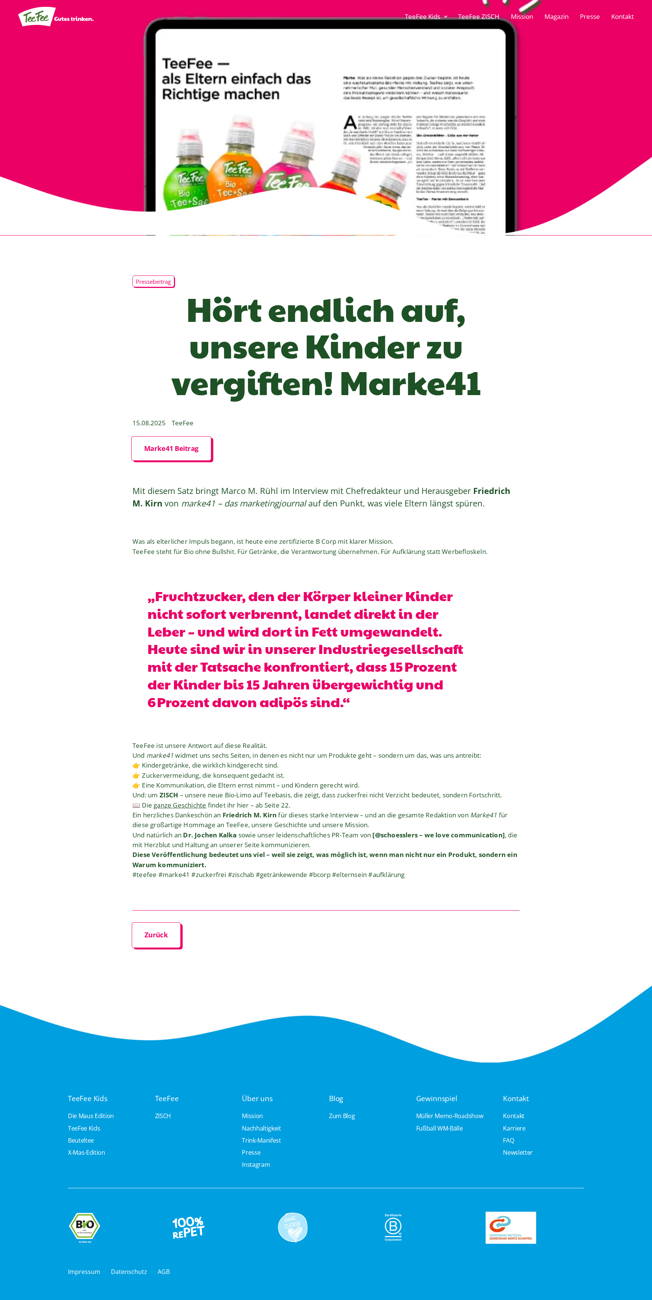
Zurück (156, 934)
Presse (590, 16)
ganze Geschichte (180, 805)
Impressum (84, 1271)
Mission (522, 16)
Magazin (556, 16)
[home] (56, 17)
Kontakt (622, 16)
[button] (426, 16)
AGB (164, 1271)
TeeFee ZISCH (479, 16)
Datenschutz (129, 1271)
